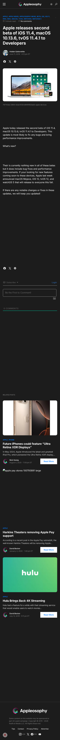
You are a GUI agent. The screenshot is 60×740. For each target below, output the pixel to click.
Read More (49, 461)
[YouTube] (40, 734)
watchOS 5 (36, 19)
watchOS (27, 19)
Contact (21, 729)
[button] (4, 4)
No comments (26, 21)
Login (54, 282)
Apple (5, 16)
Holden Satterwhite (17, 51)
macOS (15, 19)
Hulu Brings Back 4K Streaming (24, 600)
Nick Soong (14, 460)
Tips (13, 729)
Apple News (14, 16)
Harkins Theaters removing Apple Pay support (28, 534)
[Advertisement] (30, 115)
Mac (9, 19)
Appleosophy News (28, 16)
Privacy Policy (32, 729)
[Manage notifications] (5, 735)
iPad (4, 19)
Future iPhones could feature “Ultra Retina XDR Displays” (27, 445)
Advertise (45, 729)
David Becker (14, 548)
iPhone (11, 440)
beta (39, 16)
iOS (43, 16)
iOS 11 (47, 16)
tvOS (21, 19)
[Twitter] (28, 734)
